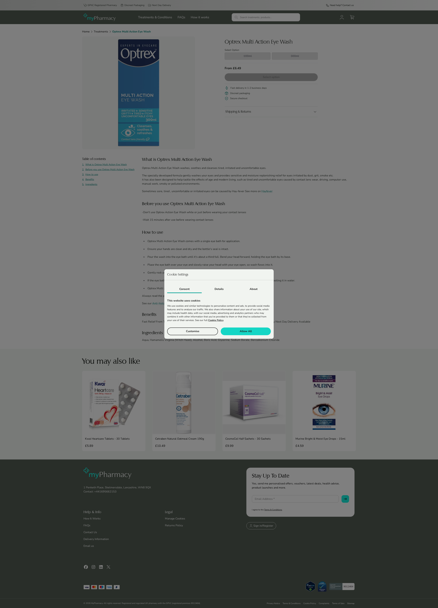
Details (219, 289)
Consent (184, 289)
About (253, 289)
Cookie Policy (215, 320)
